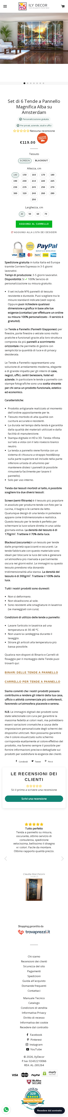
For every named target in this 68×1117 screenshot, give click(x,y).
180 (53, 175)
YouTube (36, 1049)
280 (53, 193)
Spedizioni (34, 976)
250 (43, 187)
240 (34, 193)
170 (43, 175)
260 (43, 193)
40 (22, 214)
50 (30, 214)
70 (46, 214)
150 (25, 175)
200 (25, 181)
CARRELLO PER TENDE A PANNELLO (32, 681)
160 (34, 175)
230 (15, 187)
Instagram (36, 1044)
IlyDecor (39, 1057)
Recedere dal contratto (34, 1027)
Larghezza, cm (34, 207)
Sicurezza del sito (34, 966)
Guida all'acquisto (34, 981)
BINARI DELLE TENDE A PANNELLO (31, 672)
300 (15, 193)
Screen (25, 161)
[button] (21, 131)
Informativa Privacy (34, 1012)
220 (43, 181)
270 (53, 187)
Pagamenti (34, 971)
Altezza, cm (34, 168)
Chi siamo (34, 956)
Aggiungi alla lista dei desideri (35, 232)
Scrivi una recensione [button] (34, 798)
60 (38, 214)
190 (15, 181)
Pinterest (36, 1039)
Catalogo (34, 1003)
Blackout (41, 161)
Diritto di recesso (34, 1017)
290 (34, 200)
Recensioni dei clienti (34, 961)
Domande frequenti (34, 986)
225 (53, 181)
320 (25, 193)
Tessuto (34, 154)
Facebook (35, 1035)
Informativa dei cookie (34, 1022)
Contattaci (34, 990)
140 (15, 175)
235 (25, 187)
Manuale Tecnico (34, 998)
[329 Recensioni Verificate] (33, 1111)
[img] (34, 824)
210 (34, 181)
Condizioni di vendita (34, 1008)
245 (34, 187)
